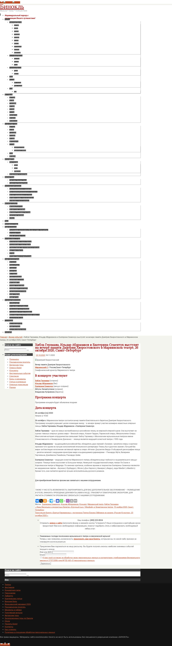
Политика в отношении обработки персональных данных (30, 632)
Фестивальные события (19, 373)
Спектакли (14, 376)
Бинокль (12, 6)
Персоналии (10, 593)
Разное (12, 387)
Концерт (83, 504)
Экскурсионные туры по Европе (19, 618)
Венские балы (11, 601)
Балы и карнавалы (17, 379)
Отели (7, 621)
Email (42, 555)
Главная (3, 337)
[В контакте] (2, 2)
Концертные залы (13, 590)
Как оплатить (10, 629)
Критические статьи (13, 599)
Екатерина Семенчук (44, 386)
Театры (8, 584)
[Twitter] (16, 2)
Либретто (9, 596)
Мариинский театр (95, 504)
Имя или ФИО (46, 552)
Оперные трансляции (18, 385)
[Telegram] (8, 2)
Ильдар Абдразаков (44, 383)
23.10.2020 (40, 355)
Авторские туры (16, 365)
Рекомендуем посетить (19, 362)
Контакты (9, 627)
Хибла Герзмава (111, 504)
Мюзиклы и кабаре (13, 610)
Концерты (13, 370)
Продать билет (11, 624)
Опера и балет (15, 368)
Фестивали (9, 587)
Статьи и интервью (17, 382)
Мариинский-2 (41, 367)
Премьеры (14, 359)
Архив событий (15, 337)
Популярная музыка (13, 613)
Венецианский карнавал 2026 (18, 604)
